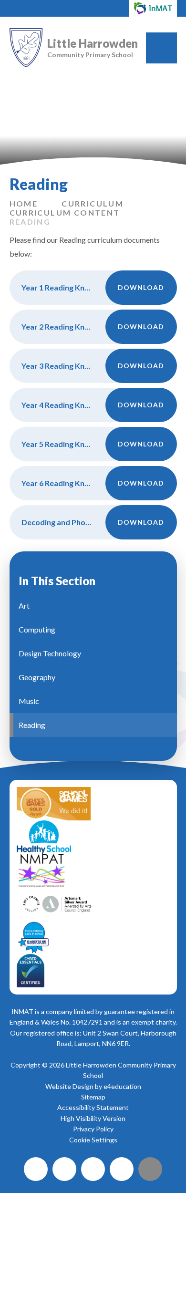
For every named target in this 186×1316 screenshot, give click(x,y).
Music (29, 700)
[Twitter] (64, 1169)
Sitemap (93, 1097)
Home (24, 203)
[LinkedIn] (122, 1169)
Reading (30, 221)
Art (24, 605)
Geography (37, 677)
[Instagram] (93, 1169)
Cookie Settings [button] (93, 1140)
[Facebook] (36, 1169)
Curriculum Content (65, 212)
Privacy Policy (93, 1129)
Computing (37, 629)
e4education (122, 1086)
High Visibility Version (93, 1118)
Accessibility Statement (93, 1107)
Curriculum (93, 203)
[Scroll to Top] (150, 1169)
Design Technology (50, 653)
